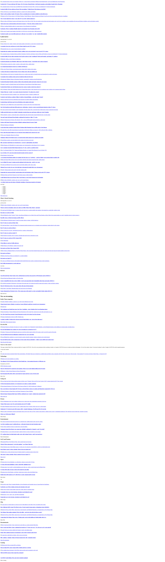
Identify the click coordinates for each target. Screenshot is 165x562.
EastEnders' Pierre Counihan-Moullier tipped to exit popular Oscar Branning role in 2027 (20, 28)
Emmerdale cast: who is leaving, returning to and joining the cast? (15, 497)
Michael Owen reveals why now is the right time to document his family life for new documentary (22, 167)
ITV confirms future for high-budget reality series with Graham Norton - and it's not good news (21, 434)
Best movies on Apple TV (6, 258)
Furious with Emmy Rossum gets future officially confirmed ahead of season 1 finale (19, 122)
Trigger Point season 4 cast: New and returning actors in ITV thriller (16, 403)
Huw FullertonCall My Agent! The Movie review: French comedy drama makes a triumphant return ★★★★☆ (25, 507)
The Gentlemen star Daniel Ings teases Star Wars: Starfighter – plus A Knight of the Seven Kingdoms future (24, 309)
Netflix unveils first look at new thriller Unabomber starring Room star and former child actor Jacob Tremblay (25, 112)
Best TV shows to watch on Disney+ (8, 227)
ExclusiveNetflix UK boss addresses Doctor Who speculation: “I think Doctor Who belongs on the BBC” (23, 9)
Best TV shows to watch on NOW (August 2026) (11, 238)
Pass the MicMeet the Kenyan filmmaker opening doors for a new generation (17, 334)
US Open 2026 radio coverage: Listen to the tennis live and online (15, 469)
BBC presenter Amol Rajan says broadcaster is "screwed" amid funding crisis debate (19, 142)
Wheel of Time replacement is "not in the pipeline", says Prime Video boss (17, 444)
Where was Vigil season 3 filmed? (8, 414)
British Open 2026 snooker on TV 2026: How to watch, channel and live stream (18, 474)
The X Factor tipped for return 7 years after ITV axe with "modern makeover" (18, 18)
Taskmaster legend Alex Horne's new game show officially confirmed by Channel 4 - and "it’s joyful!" (23, 429)
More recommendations (5, 268)
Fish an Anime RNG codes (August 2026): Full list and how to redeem (16, 547)
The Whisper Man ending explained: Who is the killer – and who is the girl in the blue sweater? (21, 512)
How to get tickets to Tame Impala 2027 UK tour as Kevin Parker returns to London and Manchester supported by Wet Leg (28, 388)
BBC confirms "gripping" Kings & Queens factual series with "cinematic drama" (18, 537)
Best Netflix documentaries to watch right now (11, 263)
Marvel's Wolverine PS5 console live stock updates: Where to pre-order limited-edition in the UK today (23, 368)
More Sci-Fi (3, 457)
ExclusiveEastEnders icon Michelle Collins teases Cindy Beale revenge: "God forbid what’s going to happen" (24, 61)
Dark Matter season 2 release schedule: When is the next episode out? (16, 449)
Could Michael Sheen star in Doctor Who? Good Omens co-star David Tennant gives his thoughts (22, 177)
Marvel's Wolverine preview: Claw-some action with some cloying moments (17, 285)
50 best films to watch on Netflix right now (10, 243)
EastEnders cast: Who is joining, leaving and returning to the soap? (15, 486)
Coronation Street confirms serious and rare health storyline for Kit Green (17, 76)
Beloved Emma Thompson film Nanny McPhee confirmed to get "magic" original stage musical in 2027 (23, 393)
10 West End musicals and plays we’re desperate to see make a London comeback (18, 383)
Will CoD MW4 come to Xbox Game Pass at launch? (12, 552)
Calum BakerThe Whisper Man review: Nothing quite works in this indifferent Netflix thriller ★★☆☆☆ (23, 517)
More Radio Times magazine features (8, 321)
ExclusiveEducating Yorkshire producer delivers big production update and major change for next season (24, 81)
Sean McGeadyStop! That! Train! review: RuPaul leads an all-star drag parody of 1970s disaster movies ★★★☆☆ (26, 275)
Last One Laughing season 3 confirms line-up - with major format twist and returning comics (21, 424)
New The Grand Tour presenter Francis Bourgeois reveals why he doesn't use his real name (20, 314)
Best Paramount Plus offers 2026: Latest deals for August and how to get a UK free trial (20, 373)
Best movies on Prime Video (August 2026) (10, 248)
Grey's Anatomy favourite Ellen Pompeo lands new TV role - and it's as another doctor (19, 147)
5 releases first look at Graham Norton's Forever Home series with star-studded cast (19, 71)
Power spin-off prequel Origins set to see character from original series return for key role (20, 132)
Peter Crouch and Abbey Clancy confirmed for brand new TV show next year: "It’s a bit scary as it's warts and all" (26, 527)
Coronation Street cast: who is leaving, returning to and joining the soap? (16, 492)
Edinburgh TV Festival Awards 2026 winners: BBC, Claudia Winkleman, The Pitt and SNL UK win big (23, 409)
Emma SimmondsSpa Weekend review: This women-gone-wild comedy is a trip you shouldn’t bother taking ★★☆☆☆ (26, 291)
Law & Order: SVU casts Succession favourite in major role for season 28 (17, 152)
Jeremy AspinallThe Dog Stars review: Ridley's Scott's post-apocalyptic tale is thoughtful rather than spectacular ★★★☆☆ (27, 280)
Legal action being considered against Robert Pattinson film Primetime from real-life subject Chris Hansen (24, 127)
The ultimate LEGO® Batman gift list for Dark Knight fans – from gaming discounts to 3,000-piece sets (23, 361)
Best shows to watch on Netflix (7, 212)
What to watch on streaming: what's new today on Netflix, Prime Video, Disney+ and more (20, 207)
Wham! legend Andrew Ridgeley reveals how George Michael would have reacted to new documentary (23, 304)
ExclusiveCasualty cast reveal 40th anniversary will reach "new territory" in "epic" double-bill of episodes (24, 33)
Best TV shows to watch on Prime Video (9, 222)
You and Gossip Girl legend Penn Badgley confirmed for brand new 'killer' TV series (19, 117)
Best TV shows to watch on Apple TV (9, 232)
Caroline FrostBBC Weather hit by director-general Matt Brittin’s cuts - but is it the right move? (21, 319)
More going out (4, 396)
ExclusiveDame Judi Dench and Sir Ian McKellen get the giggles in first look (17, 102)
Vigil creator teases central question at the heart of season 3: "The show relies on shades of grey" (21, 23)
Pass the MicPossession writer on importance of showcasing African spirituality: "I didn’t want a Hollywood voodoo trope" (27, 339)
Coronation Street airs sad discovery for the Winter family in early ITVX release (18, 46)
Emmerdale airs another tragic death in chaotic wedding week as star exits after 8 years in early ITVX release (24, 51)
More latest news (4, 195)
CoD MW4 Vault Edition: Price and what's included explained (14, 557)
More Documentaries (5, 540)
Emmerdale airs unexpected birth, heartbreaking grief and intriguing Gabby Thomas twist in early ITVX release (25, 172)
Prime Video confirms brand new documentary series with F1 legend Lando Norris (19, 532)
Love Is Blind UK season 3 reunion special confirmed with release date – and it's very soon (20, 162)
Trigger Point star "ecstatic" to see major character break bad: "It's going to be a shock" (20, 91)
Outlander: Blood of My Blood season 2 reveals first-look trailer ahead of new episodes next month (22, 137)
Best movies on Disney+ (6, 253)
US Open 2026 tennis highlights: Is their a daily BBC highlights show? (16, 464)
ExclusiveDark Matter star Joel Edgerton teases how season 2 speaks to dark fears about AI (20, 86)
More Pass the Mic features (6, 342)
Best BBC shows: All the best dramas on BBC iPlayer (12, 217)
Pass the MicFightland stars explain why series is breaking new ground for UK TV (18, 329)
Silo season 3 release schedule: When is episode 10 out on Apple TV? (15, 454)
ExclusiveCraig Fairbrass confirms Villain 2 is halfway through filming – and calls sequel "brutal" (22, 97)
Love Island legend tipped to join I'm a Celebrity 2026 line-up (14, 66)
